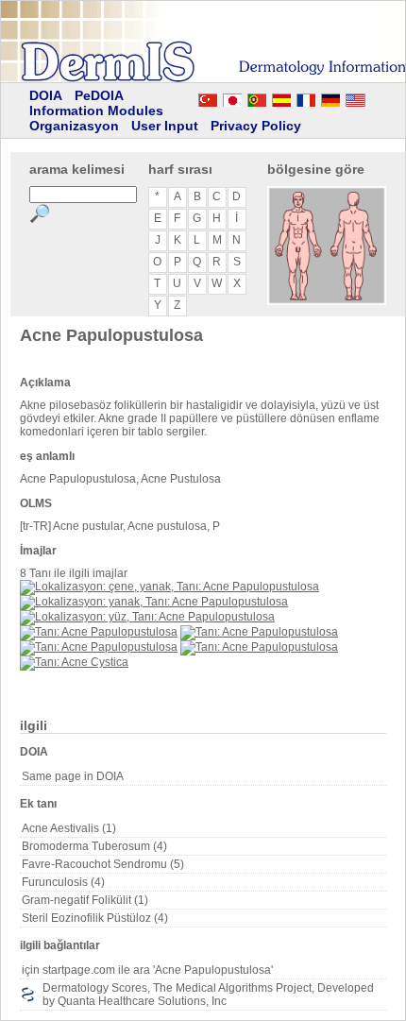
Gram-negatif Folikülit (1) (85, 900)
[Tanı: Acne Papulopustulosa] (99, 631)
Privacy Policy (256, 125)
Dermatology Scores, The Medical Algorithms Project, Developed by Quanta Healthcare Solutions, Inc (208, 994)
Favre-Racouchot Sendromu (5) (103, 864)
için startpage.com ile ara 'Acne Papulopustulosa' (147, 970)
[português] (256, 97)
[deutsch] (330, 97)
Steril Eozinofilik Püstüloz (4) (95, 918)
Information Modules (96, 110)
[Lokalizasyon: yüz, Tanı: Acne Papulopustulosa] (147, 616)
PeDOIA (99, 95)
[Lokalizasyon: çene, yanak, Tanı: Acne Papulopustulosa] (169, 586)
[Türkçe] (207, 97)
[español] (281, 97)
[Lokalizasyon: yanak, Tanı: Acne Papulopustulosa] (154, 601)
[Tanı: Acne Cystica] (74, 662)
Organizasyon (74, 125)
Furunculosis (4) (63, 882)
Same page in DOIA (73, 776)
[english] (374, 97)
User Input (164, 125)
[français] (305, 97)
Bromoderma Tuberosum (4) (94, 846)
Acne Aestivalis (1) (69, 828)
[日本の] (232, 97)
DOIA (45, 95)
